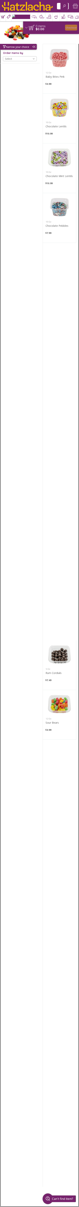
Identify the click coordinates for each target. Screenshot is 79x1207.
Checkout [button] (71, 27)
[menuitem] (3, 16)
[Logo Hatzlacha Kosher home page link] (27, 6)
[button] (3, 16)
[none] (59, 69)
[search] (64, 6)
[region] (51, 27)
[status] (41, 26)
